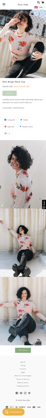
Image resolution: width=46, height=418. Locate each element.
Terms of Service (23, 379)
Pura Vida (23, 5)
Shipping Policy (23, 386)
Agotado (9, 93)
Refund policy (23, 382)
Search (23, 362)
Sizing (23, 365)
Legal (23, 372)
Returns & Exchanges (23, 376)
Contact (23, 369)
